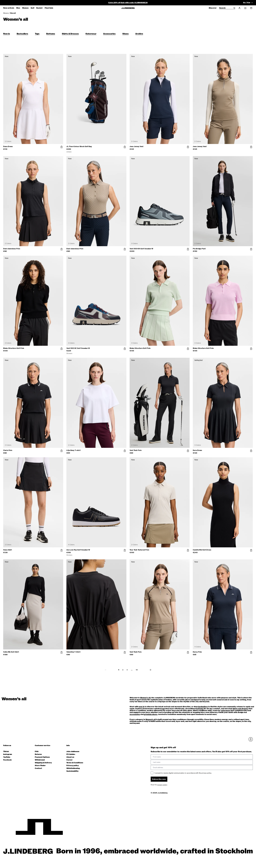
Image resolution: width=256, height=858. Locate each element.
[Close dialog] (176, 406)
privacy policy (144, 461)
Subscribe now (142, 453)
